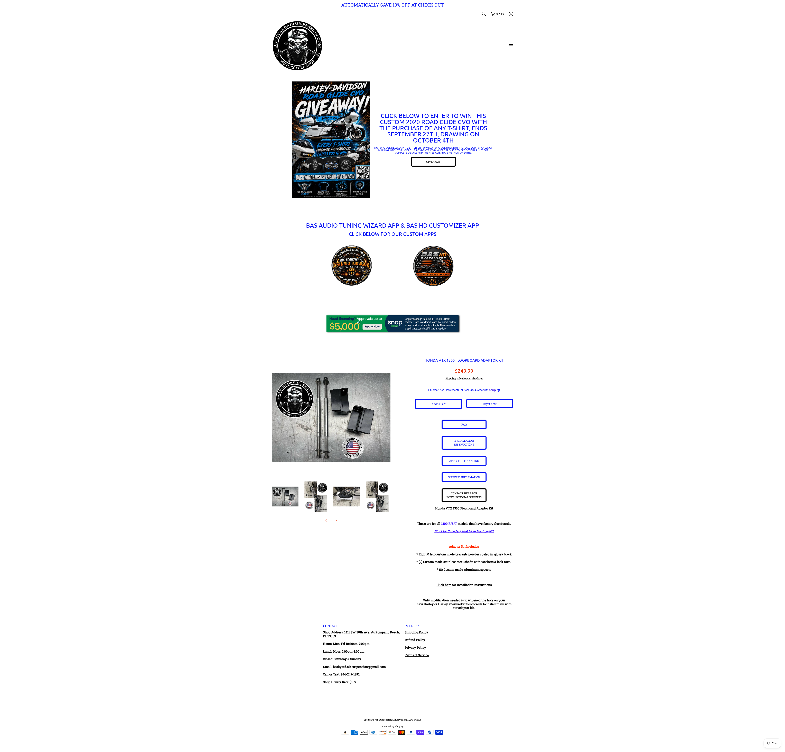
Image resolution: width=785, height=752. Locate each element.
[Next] (336, 520)
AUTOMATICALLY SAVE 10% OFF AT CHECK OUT (392, 5)
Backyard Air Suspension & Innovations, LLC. (388, 719)
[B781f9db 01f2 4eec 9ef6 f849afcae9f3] (331, 139)
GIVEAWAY (433, 162)
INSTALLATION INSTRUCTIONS (464, 442)
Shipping (450, 378)
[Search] (484, 14)
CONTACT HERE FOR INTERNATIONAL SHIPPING (464, 495)
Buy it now (490, 404)
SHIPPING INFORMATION (464, 477)
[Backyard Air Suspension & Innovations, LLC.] (297, 45)
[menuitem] (497, 14)
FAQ (464, 424)
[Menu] (511, 45)
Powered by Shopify (392, 726)
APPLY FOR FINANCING (464, 461)
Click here (444, 585)
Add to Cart (439, 404)
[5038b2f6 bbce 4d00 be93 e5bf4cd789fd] (351, 266)
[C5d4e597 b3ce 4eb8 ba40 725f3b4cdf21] (433, 266)
